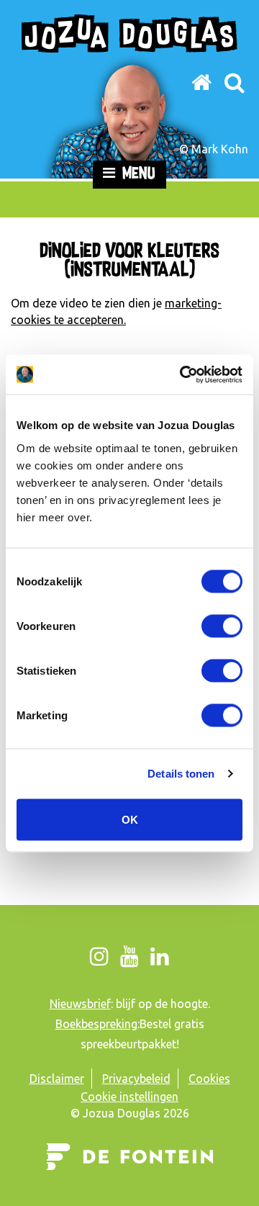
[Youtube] (130, 956)
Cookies (209, 1078)
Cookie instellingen (129, 1096)
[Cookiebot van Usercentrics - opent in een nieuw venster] (182, 374)
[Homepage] (202, 82)
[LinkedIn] (159, 956)
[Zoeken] (234, 82)
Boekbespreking (96, 1023)
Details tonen (180, 774)
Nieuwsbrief (80, 1003)
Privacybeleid (136, 1078)
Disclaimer (56, 1078)
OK (130, 819)
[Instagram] (100, 956)
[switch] (221, 625)
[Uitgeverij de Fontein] (130, 1144)
